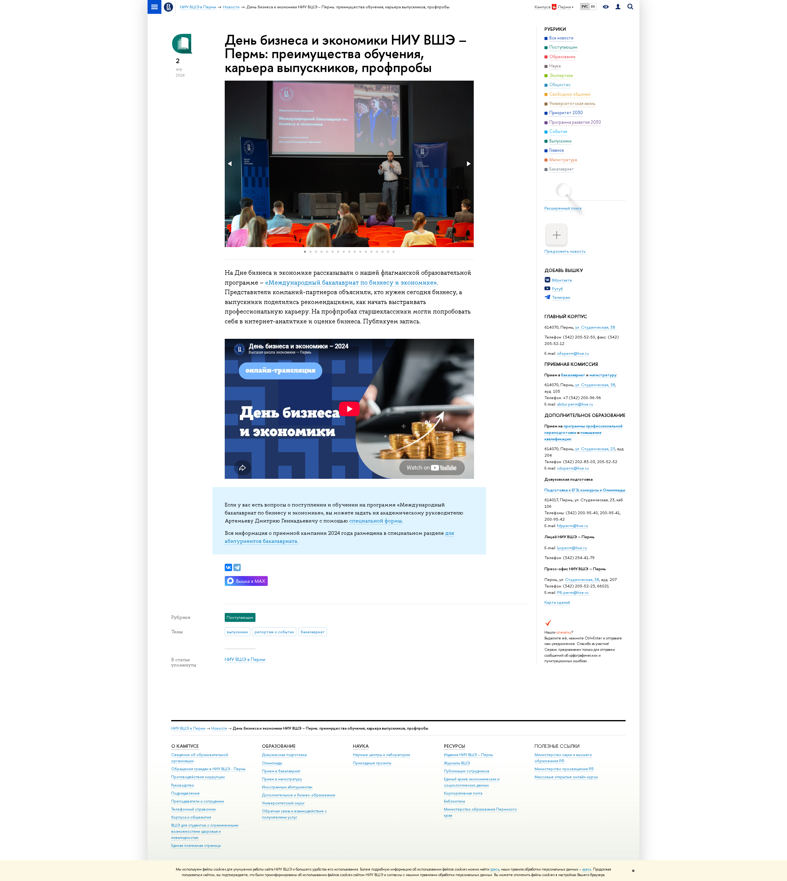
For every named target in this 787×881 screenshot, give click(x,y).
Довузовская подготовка (568, 479)
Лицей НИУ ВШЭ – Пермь (569, 536)
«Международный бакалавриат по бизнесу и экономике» (351, 282)
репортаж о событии (274, 632)
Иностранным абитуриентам (287, 787)
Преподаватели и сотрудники (197, 801)
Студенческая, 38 (582, 579)
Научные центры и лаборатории (381, 754)
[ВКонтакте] (228, 567)
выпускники (237, 632)
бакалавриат (573, 375)
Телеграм (561, 297)
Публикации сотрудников (466, 771)
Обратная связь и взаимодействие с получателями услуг (294, 814)
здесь (494, 869)
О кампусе (185, 746)
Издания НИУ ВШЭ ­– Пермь (468, 754)
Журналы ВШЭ (457, 763)
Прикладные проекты (372, 763)
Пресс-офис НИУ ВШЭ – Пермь (575, 568)
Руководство (182, 785)
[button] (230, 164)
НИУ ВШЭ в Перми (245, 659)
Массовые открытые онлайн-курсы (566, 776)
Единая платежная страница (195, 845)
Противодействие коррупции (198, 776)
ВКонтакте (562, 280)
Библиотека (454, 801)
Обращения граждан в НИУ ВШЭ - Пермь (208, 768)
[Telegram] (237, 567)
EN (593, 6)
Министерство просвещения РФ (564, 768)
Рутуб (557, 288)
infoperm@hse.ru (573, 353)
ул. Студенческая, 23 (595, 448)
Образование (278, 746)
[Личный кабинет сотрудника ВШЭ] (618, 7)
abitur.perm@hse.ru (575, 404)
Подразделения (185, 793)
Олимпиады (272, 763)
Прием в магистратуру (282, 779)
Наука (361, 746)
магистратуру (602, 375)
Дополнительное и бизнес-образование (298, 795)
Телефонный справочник (193, 809)
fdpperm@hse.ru (572, 525)
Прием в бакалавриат (281, 771)
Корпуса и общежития (191, 817)
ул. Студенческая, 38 (595, 327)
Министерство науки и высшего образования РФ (563, 757)
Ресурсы (454, 746)
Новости (219, 728)
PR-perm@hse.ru (572, 592)
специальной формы (375, 520)
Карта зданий (557, 602)
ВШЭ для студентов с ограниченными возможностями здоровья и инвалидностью (204, 831)
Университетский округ (283, 803)
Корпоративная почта (463, 793)
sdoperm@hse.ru (573, 468)
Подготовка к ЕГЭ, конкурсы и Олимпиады (584, 490)
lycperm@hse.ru (572, 548)
